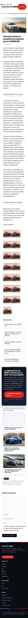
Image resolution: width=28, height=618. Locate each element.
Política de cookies (6, 600)
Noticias (9, 4)
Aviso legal (4, 595)
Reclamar (22, 6)
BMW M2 (6, 478)
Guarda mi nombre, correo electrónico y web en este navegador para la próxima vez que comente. (15, 528)
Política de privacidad (7, 597)
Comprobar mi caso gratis (13, 394)
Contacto (4, 602)
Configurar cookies (6, 605)
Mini (3, 569)
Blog (14, 6)
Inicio (3, 583)
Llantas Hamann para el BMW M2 (12, 484)
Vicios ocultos (5, 588)
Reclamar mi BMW (7, 557)
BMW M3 (4, 566)
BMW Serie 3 (5, 576)
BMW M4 (4, 571)
